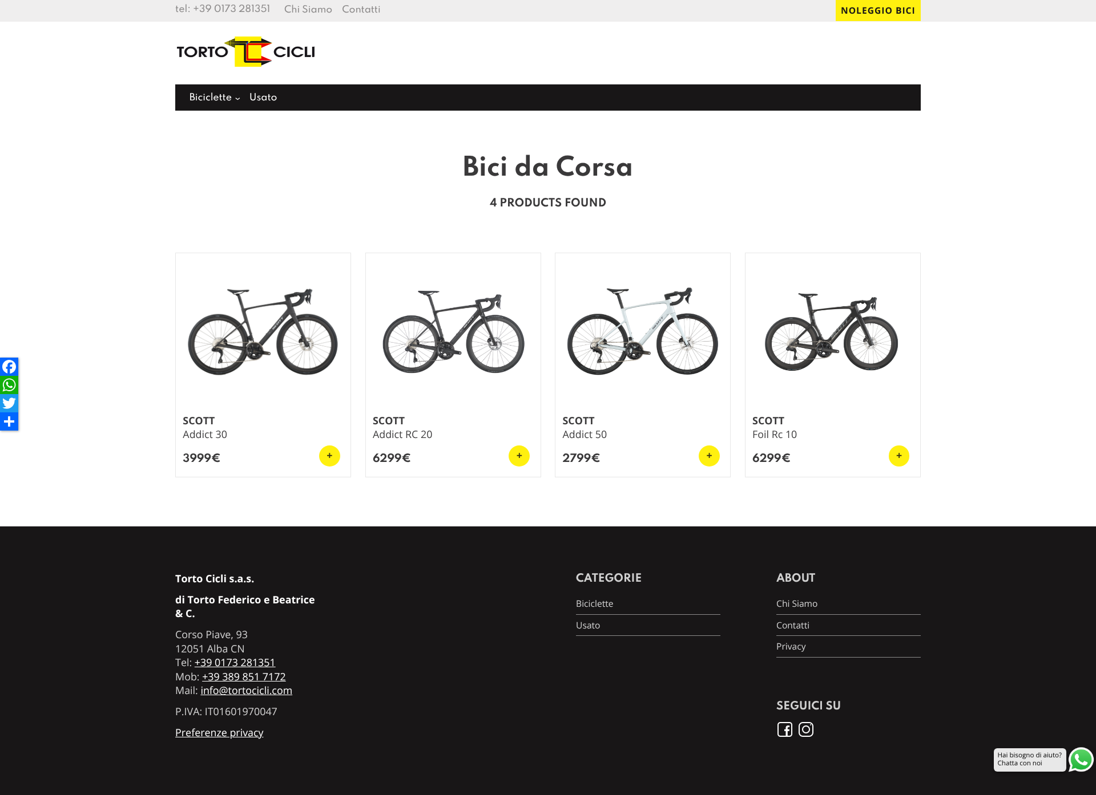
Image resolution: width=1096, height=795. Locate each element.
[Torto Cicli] (246, 72)
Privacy (790, 646)
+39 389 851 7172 (244, 677)
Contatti (361, 10)
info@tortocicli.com (246, 690)
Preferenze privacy (219, 733)
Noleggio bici (878, 10)
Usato (263, 98)
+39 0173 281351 (231, 10)
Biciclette (211, 98)
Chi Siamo (308, 10)
